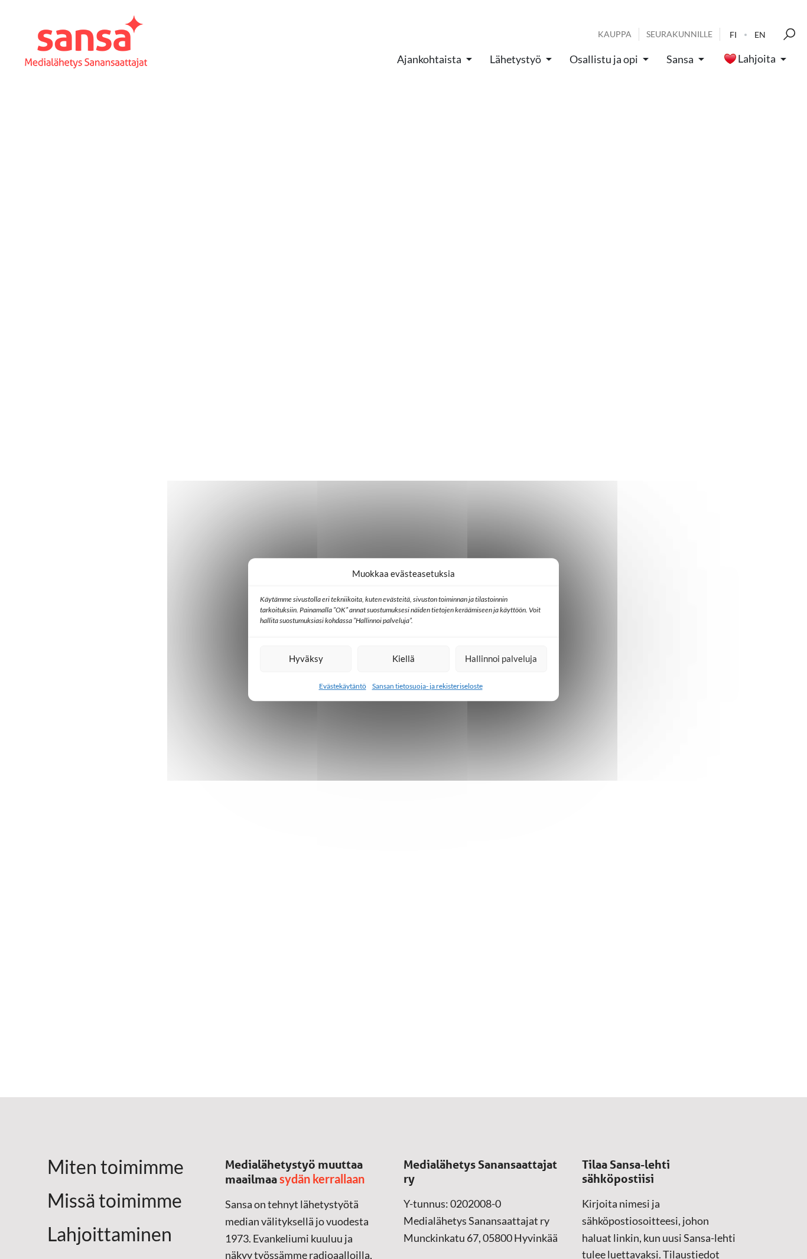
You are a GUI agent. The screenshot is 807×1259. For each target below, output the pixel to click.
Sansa (680, 59)
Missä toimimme (114, 1200)
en (760, 35)
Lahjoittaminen (109, 1234)
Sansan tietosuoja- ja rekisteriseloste (427, 685)
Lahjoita (757, 59)
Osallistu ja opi (604, 59)
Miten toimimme (115, 1166)
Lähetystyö (515, 59)
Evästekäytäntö (342, 685)
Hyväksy (306, 658)
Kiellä (403, 658)
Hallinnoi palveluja (501, 658)
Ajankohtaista (429, 59)
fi (733, 35)
